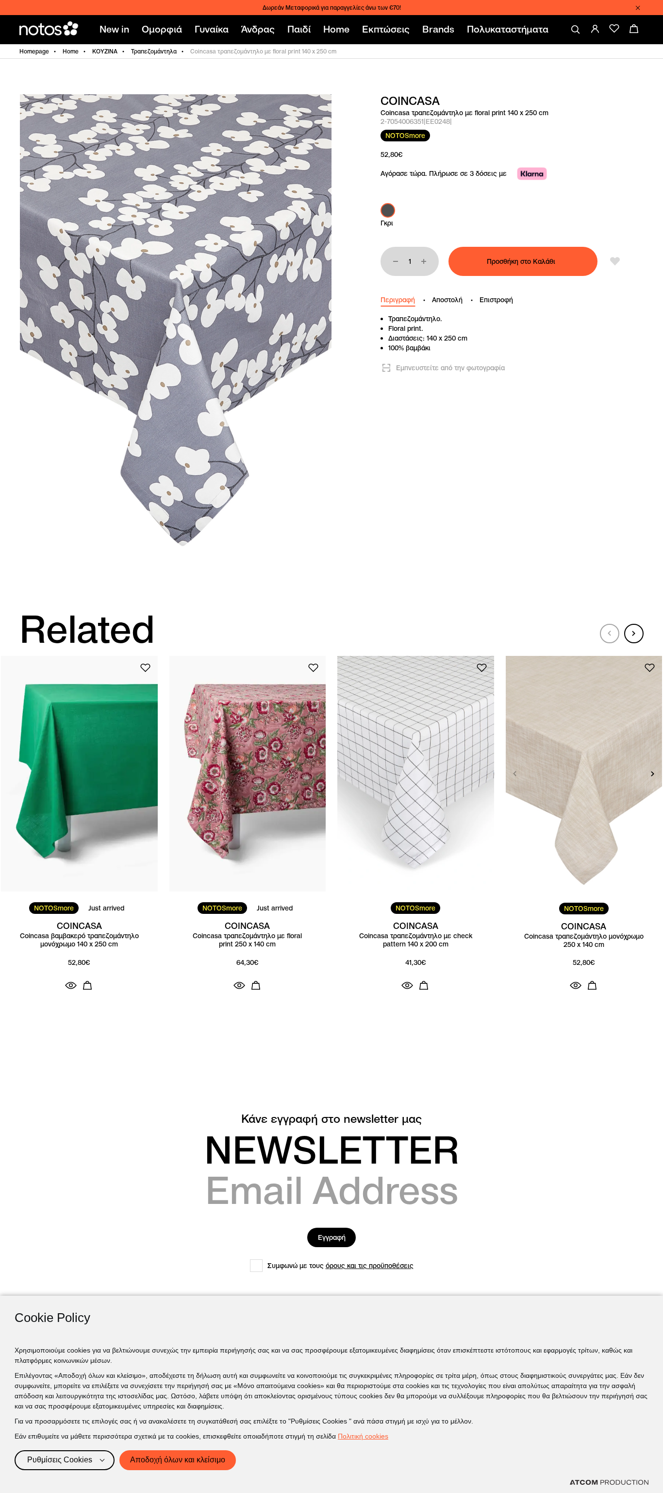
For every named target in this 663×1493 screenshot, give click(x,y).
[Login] (595, 28)
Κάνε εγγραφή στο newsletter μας (331, 1119)
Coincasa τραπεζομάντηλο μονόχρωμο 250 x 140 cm (584, 940)
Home (71, 51)
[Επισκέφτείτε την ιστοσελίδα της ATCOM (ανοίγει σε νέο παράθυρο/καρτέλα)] (609, 1482)
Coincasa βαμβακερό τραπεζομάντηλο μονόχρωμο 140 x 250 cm (79, 940)
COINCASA (410, 101)
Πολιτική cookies (363, 1436)
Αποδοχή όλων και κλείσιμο (177, 1460)
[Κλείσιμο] (638, 8)
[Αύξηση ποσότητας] (423, 261)
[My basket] (634, 28)
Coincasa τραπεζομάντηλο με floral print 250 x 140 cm (247, 940)
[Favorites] (614, 28)
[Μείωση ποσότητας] (395, 261)
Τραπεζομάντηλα (154, 51)
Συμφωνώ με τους (340, 1265)
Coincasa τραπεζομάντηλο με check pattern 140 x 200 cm (415, 940)
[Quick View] (71, 985)
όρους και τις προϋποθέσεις (370, 1265)
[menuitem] (116, 29)
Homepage (34, 51)
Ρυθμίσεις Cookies (59, 1460)
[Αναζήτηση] (575, 29)
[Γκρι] (388, 210)
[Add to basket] (87, 985)
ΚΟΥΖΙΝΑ (104, 51)
